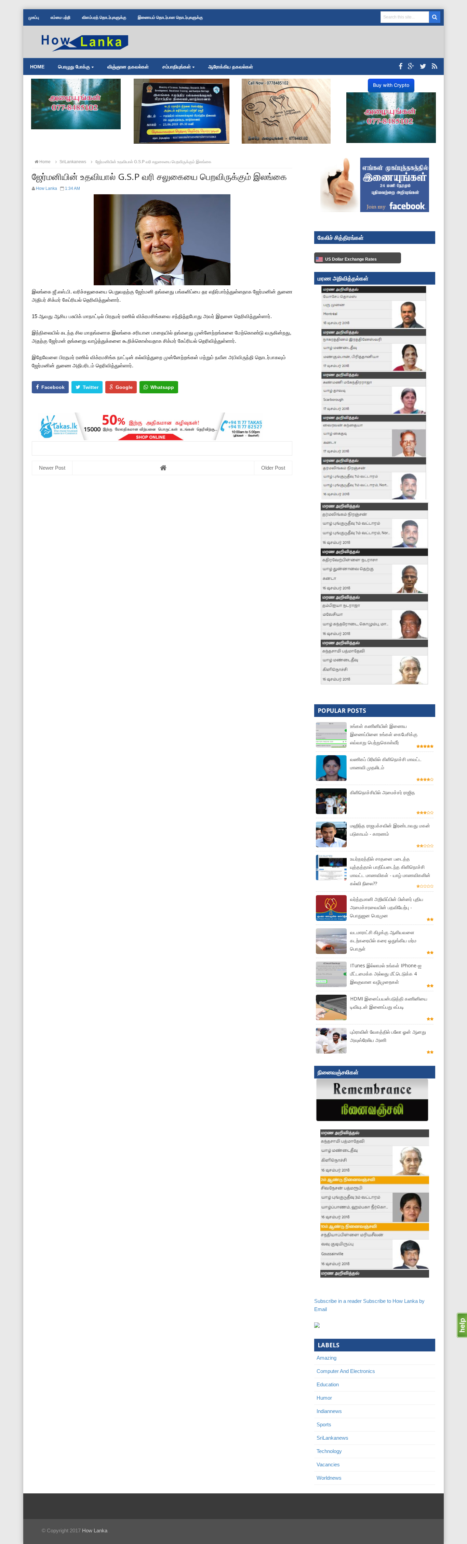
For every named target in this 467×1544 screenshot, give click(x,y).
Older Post (273, 468)
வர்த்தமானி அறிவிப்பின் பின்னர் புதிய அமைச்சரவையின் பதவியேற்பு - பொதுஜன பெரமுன (386, 907)
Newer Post (52, 468)
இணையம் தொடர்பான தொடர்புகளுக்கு (170, 17)
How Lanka (94, 1530)
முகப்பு (33, 17)
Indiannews (329, 1411)
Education (328, 1384)
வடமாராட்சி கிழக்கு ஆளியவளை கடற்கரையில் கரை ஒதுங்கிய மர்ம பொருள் (383, 940)
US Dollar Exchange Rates (351, 259)
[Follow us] (423, 66)
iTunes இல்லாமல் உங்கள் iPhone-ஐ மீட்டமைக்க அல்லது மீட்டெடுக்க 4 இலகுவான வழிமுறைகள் (386, 973)
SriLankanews (332, 1438)
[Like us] (400, 66)
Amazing (326, 1358)
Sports (324, 1424)
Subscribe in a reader (338, 1301)
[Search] (434, 17)
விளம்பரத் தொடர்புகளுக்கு (104, 17)
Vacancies (328, 1464)
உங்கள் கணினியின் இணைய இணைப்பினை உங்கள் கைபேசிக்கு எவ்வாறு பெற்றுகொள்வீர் (383, 734)
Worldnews (329, 1478)
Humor (324, 1398)
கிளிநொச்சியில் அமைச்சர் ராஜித (382, 792)
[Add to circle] (411, 66)
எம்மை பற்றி (60, 17)
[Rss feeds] (434, 66)
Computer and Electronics (346, 1371)
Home (37, 66)
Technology (329, 1451)
